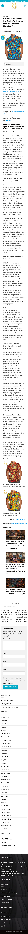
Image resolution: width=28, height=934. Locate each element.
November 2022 (6, 819)
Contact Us (4, 913)
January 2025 (5, 734)
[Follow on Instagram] (4, 880)
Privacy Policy (5, 896)
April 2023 (4, 803)
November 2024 (6, 740)
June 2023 (4, 796)
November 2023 (6, 780)
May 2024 (4, 760)
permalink (12, 606)
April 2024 (4, 763)
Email (5, 661)
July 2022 (4, 829)
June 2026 (4, 724)
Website (5, 670)
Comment (6, 639)
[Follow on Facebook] (2, 880)
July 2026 (4, 721)
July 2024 (4, 753)
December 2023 (6, 776)
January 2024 (5, 773)
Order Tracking (5, 903)
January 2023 (5, 812)
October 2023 (5, 783)
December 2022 (6, 816)
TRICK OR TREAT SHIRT (8, 707)
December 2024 (6, 737)
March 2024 (5, 767)
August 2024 (5, 750)
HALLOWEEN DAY (6, 701)
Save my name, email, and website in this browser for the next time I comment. (14, 680)
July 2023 (4, 793)
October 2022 (5, 822)
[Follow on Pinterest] (9, 880)
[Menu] (2, 5)
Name (5, 653)
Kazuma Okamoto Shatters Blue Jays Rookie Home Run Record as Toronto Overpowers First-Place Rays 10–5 (15, 568)
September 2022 (6, 826)
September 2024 (6, 747)
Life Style (6, 16)
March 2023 (5, 806)
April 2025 (4, 730)
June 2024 (4, 757)
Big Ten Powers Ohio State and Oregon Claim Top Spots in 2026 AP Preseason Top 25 (15, 591)
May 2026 (4, 727)
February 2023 (5, 809)
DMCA (3, 923)
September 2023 (6, 786)
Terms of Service (6, 899)
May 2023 (4, 799)
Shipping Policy (6, 916)
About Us (4, 890)
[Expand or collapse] (23, 64)
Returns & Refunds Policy (9, 893)
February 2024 (5, 770)
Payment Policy (6, 919)
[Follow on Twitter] (7, 880)
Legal (3, 926)
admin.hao (20, 31)
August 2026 (5, 717)
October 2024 (5, 744)
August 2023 (5, 789)
